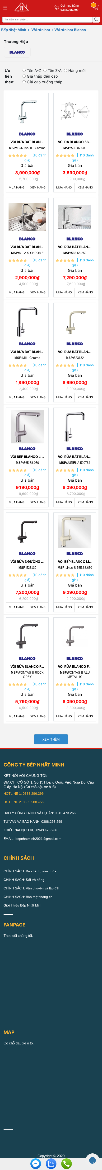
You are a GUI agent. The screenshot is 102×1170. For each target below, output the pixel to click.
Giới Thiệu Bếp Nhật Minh (23, 905)
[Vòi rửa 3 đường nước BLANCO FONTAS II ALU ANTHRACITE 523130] (27, 530)
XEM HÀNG (38, 187)
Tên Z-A (55, 70)
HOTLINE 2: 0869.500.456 (24, 802)
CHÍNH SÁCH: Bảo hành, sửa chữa (30, 871)
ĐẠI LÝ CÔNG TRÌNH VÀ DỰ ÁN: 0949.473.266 (40, 813)
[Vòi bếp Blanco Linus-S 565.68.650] (75, 530)
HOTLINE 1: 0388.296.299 (24, 793)
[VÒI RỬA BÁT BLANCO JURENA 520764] (75, 425)
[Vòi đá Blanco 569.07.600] (75, 111)
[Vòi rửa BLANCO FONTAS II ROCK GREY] (27, 635)
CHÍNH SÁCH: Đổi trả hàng (24, 880)
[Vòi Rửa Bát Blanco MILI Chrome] (27, 320)
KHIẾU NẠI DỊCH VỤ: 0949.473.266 (30, 830)
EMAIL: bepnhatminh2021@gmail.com (32, 839)
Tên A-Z (34, 70)
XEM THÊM (51, 739)
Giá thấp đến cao (42, 76)
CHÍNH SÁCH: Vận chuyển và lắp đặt (31, 888)
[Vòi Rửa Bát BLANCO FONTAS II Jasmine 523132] (75, 320)
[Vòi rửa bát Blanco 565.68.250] (75, 216)
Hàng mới (77, 70)
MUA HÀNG (16, 187)
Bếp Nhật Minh (13, 30)
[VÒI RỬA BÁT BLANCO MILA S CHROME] (27, 216)
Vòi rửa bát (41, 30)
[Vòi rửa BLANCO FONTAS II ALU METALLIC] (75, 635)
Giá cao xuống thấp (44, 82)
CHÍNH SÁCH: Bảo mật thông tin (28, 897)
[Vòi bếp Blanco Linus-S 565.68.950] (27, 425)
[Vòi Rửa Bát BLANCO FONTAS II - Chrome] (27, 111)
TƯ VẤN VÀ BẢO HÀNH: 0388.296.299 (33, 821)
